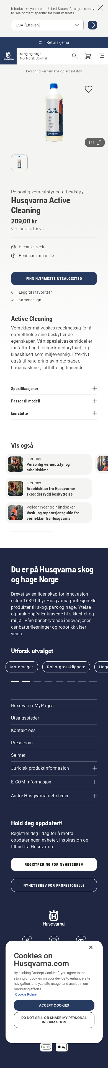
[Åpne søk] (74, 56)
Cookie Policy (26, 994)
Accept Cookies (54, 1005)
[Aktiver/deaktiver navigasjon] (101, 56)
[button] (89, 89)
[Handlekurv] (88, 56)
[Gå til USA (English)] (92, 25)
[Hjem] (8, 56)
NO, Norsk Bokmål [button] (33, 58)
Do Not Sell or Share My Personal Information (54, 1020)
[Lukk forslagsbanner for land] (100, 7)
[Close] (91, 947)
